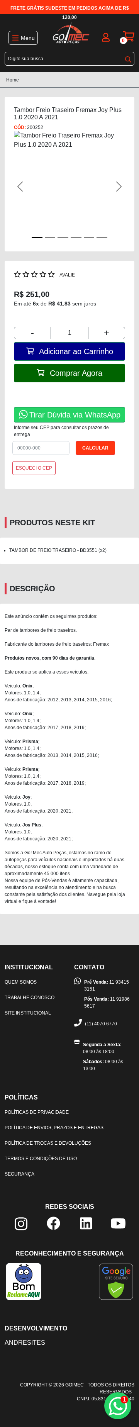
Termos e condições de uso (41, 1158)
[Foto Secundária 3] (76, 237)
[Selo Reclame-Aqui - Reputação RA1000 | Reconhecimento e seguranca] (23, 1281)
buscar (128, 58)
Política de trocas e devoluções (48, 1143)
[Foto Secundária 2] (63, 237)
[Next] (116, 186)
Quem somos (21, 982)
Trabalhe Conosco (29, 997)
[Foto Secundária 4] (89, 237)
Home (12, 80)
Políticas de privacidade (37, 1112)
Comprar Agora (74, 373)
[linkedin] (86, 1223)
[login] (106, 36)
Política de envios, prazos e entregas (54, 1127)
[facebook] (53, 1223)
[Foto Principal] (37, 237)
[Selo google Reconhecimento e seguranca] (116, 1281)
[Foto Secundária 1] (50, 237)
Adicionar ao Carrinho (75, 351)
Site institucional (28, 1013)
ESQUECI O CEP (34, 468)
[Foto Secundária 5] (102, 237)
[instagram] (21, 1223)
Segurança (19, 1174)
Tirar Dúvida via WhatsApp (74, 415)
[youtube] (118, 1223)
